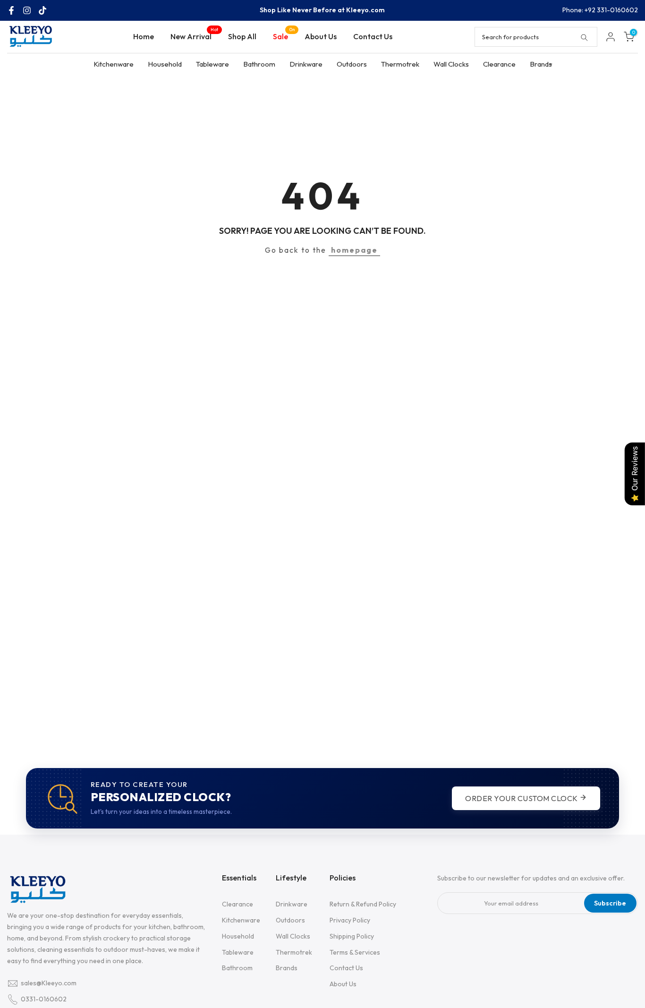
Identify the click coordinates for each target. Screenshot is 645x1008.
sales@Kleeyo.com (48, 983)
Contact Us (372, 36)
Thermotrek (400, 64)
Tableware (212, 64)
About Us (321, 36)
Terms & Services (355, 952)
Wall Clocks (451, 64)
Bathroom (259, 64)
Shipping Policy (352, 936)
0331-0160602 (44, 999)
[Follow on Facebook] (11, 10)
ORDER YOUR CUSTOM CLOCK (522, 798)
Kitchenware (113, 64)
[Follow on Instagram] (27, 10)
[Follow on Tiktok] (42, 10)
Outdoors (352, 64)
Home (143, 36)
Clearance (499, 64)
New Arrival (194, 35)
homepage (354, 250)
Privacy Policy (350, 920)
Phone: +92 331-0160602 (600, 10)
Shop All (242, 36)
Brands (541, 64)
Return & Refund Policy (363, 904)
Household (165, 64)
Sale (284, 35)
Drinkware (305, 64)
